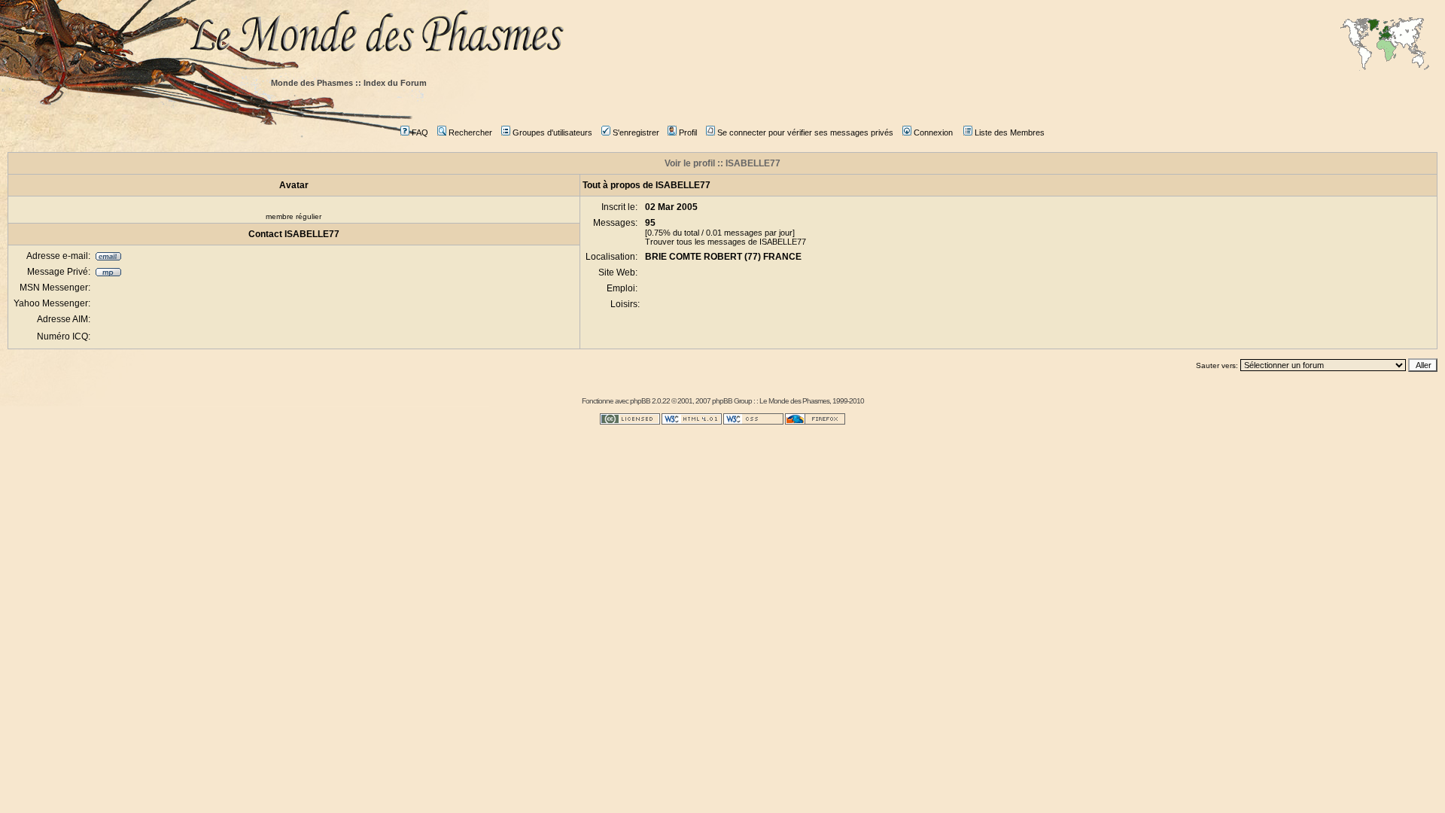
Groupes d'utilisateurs (552, 132)
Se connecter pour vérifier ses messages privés (805, 132)
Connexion (933, 132)
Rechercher (470, 132)
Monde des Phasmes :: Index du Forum (349, 82)
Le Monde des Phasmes (794, 401)
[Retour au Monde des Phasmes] (812, 36)
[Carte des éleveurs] (1385, 45)
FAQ (420, 132)
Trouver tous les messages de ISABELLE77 (725, 241)
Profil (688, 132)
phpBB (640, 401)
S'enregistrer (636, 132)
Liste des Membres (1010, 132)
